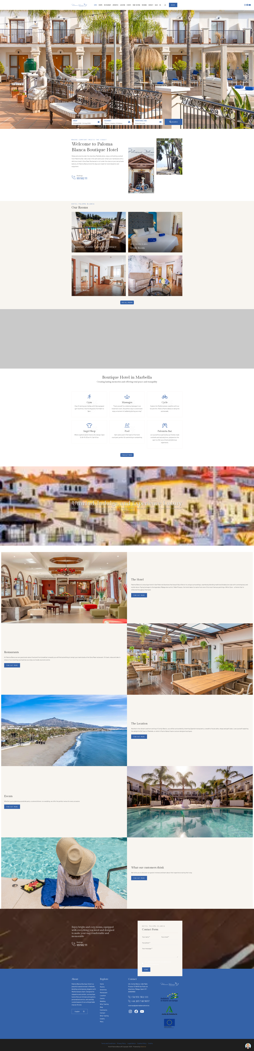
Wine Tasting (136, 5)
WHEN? (75, 121)
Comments (103, 1010)
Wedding (144, 5)
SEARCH (175, 122)
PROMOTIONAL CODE (141, 121)
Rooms (100, 5)
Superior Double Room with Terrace (95, 246)
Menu (101, 1021)
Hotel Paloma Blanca (82, 286)
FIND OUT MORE (127, 455)
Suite (133, 290)
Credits (102, 1019)
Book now (122, 262)
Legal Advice (131, 1043)
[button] (238, 65)
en (160, 5)
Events (129, 5)
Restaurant (107, 5)
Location (122, 5)
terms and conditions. (152, 964)
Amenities (115, 5)
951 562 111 (82, 178)
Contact (150, 5)
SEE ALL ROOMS (127, 302)
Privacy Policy (121, 1043)
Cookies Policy (141, 1043)
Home (95, 5)
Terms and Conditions (108, 1043)
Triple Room (137, 248)
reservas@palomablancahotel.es (138, 1005)
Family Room (81, 290)
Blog (156, 5)
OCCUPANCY (107, 121)
